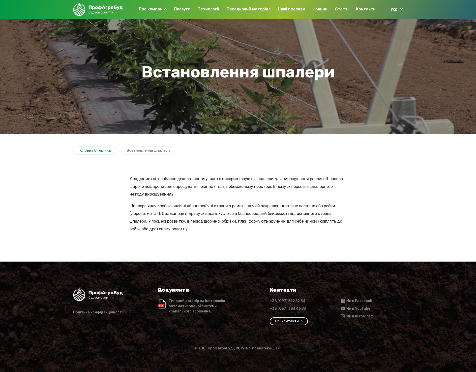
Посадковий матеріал (248, 9)
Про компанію (153, 9)
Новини (320, 9)
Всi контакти (287, 321)
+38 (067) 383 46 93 (288, 308)
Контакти (366, 9)
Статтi (342, 9)
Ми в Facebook (359, 301)
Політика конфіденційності (98, 312)
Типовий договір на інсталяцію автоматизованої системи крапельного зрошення (197, 306)
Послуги (182, 9)
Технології (208, 9)
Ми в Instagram (359, 316)
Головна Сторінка (95, 150)
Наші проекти (291, 9)
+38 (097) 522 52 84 (287, 301)
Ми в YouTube (358, 308)
